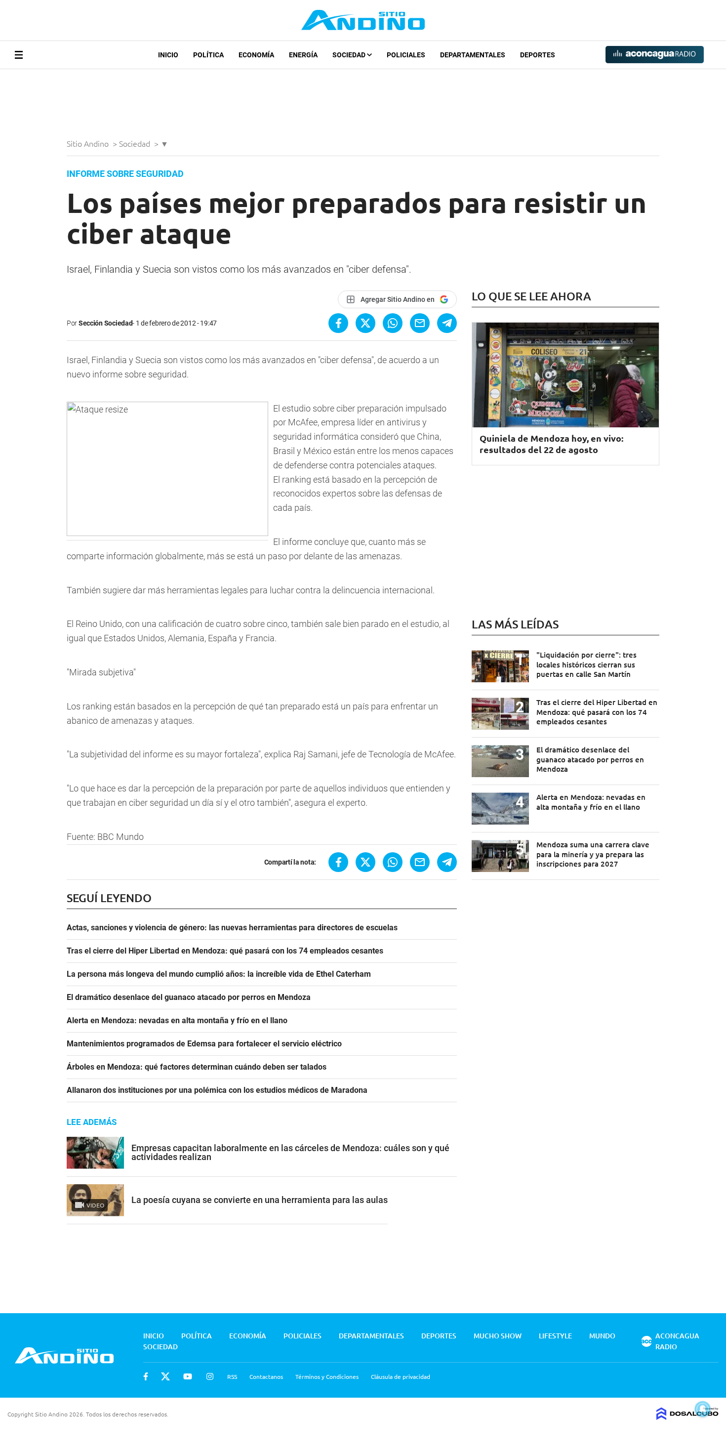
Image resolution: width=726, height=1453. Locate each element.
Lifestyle (555, 1335)
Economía (256, 55)
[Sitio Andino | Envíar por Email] (420, 323)
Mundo (602, 1335)
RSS (232, 1376)
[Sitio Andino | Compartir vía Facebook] (338, 323)
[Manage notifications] (703, 1409)
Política (208, 55)
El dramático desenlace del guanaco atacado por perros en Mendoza (189, 997)
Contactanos (266, 1376)
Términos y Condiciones (327, 1376)
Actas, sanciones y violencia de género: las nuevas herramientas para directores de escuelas (232, 928)
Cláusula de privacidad (400, 1376)
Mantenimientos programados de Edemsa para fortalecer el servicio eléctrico (204, 1044)
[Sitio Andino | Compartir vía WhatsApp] (393, 323)
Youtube (188, 1376)
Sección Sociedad (106, 323)
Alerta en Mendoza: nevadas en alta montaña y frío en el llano (177, 1021)
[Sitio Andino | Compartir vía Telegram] (447, 323)
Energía (303, 55)
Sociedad (349, 54)
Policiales (406, 55)
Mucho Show (498, 1335)
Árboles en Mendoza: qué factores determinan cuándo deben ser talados (196, 1067)
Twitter (165, 1376)
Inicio (168, 55)
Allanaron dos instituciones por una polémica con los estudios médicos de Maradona (217, 1090)
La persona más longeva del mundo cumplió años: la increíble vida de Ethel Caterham (219, 974)
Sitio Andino (89, 143)
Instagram (210, 1376)
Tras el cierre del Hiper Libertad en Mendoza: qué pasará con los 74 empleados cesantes (225, 951)
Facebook (145, 1376)
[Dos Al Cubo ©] (687, 1416)
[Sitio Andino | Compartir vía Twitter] (365, 323)
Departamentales (472, 55)
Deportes (537, 55)
